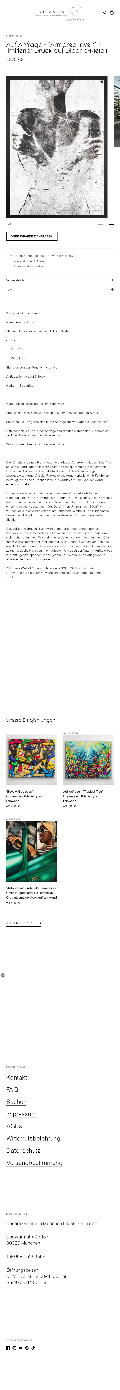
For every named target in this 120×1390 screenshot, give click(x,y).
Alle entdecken (19, 922)
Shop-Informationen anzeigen (28, 266)
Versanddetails (15, 280)
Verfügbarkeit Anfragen (31, 236)
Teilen (9, 289)
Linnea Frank (16, 35)
